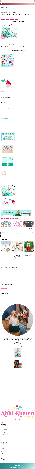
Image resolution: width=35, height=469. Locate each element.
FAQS (3, 458)
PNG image (3, 102)
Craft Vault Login (4, 453)
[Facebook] (1, 3)
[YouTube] (4, 3)
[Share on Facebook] (0, 233)
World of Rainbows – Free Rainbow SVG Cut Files (5, 253)
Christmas (3, 448)
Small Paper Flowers (5, 434)
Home (1, 12)
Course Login (4, 454)
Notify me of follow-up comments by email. (8, 283)
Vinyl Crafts (4, 426)
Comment (3, 268)
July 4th (3, 444)
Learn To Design (4, 429)
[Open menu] (33, 7)
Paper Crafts (4, 425)
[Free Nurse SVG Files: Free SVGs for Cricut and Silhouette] (17, 224)
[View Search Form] (33, 3)
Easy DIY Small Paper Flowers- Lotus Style (27, 232)
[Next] (33, 249)
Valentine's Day (4, 442)
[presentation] (6, 245)
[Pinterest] (6, 3)
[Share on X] (0, 236)
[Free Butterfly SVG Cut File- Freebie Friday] (6, 224)
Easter (3, 443)
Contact (3, 459)
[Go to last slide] (1, 249)
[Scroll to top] (33, 466)
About (3, 457)
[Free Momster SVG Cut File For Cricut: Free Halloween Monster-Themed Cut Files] (28, 224)
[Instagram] (3, 3)
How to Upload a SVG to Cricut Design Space (7, 232)
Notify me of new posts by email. (6, 285)
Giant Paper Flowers (5, 435)
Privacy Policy (4, 460)
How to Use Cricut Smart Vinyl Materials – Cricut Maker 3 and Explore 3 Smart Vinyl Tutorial (17, 254)
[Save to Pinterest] (0, 234)
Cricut (3, 12)
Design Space (4, 424)
